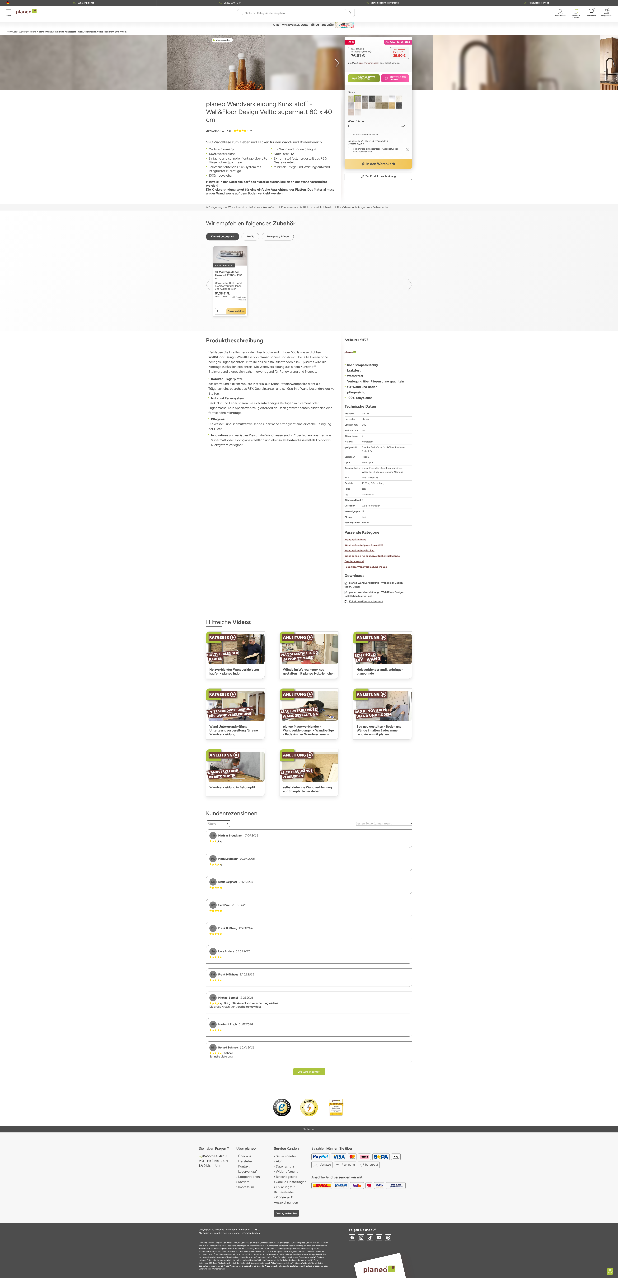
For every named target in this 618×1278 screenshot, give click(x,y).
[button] (7, 2)
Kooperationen (249, 1177)
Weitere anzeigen (309, 1071)
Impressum (246, 1187)
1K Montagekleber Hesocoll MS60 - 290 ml (228, 275)
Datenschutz (285, 1166)
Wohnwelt (11, 31)
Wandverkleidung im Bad (360, 550)
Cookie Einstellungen (291, 1182)
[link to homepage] (26, 11)
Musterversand (384, 2)
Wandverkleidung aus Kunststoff (364, 545)
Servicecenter (286, 1156)
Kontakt (244, 1166)
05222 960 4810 (232, 2)
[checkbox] (363, 134)
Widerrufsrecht (287, 1171)
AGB (279, 1161)
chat (86, 2)
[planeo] (378, 352)
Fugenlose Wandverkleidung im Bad (366, 566)
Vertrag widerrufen (286, 1213)
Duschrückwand (354, 561)
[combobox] (218, 823)
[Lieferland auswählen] (7, 2)
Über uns (244, 1156)
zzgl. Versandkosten (369, 63)
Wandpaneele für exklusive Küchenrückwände (372, 555)
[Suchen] (241, 13)
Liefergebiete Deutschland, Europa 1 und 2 (303, 1254)
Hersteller (245, 1161)
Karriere (243, 1182)
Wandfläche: (356, 121)
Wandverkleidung (27, 31)
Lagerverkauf (247, 1171)
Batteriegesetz (286, 1177)
